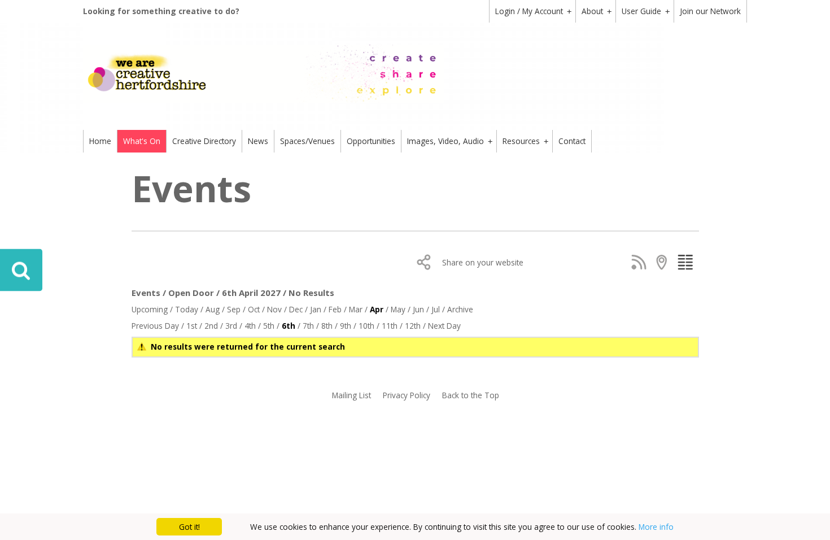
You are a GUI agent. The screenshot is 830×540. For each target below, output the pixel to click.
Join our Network (710, 11)
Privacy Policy (406, 395)
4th (250, 325)
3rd (231, 325)
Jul (435, 309)
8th (327, 325)
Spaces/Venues (307, 141)
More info (656, 526)
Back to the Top (470, 395)
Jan (315, 309)
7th (308, 325)
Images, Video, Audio (449, 141)
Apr (376, 309)
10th (366, 325)
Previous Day (155, 325)
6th (288, 325)
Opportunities (371, 141)
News (258, 141)
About (596, 11)
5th (268, 325)
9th (345, 325)
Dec (296, 309)
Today (186, 309)
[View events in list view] (687, 262)
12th (413, 325)
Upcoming (150, 309)
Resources (525, 141)
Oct (254, 309)
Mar (355, 309)
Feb (335, 309)
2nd (211, 325)
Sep (234, 309)
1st (191, 325)
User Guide (646, 11)
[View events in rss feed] (641, 262)
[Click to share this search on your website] (426, 262)
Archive (460, 309)
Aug (213, 309)
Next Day (444, 325)
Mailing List (351, 395)
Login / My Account (533, 11)
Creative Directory (204, 141)
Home (100, 141)
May (398, 309)
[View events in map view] (664, 262)
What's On (141, 141)
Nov (274, 309)
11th (389, 325)
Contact (572, 141)
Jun (418, 309)
